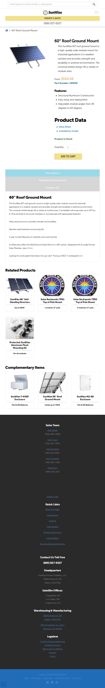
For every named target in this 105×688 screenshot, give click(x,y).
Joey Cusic (52, 440)
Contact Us (76, 678)
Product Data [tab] (70, 120)
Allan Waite (52, 430)
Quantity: (59, 147)
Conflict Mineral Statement (52, 641)
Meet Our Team (52, 509)
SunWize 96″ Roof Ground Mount (52, 398)
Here (30, 248)
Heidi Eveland (52, 449)
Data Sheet (65, 126)
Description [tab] (53, 173)
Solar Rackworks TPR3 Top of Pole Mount (85, 301)
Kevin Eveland (52, 458)
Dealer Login (52, 496)
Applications (52, 515)
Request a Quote (52, 18)
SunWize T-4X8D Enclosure (20, 398)
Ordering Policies (52, 645)
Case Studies (52, 526)
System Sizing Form (62, 678)
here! (80, 256)
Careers (52, 652)
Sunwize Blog (52, 538)
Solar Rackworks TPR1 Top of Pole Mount (52, 301)
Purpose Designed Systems (52, 544)
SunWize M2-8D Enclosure (85, 398)
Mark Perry (53, 468)
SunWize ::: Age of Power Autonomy (52, 674)
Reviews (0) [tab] (52, 187)
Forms (52, 656)
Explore (52, 521)
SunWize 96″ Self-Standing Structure (20, 301)
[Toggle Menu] (96, 12)
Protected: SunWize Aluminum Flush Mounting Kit (19, 345)
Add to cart (68, 156)
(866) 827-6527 (52, 23)
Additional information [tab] (52, 180)
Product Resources (52, 532)
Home (26, 678)
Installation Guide (68, 131)
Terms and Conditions (53, 649)
